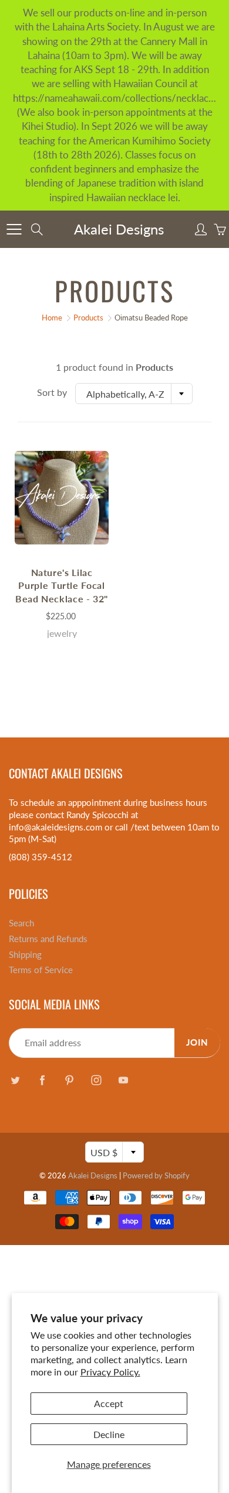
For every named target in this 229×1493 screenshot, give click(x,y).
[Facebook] (42, 1080)
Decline (108, 1434)
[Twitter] (15, 1080)
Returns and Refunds (48, 939)
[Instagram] (96, 1080)
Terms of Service (41, 970)
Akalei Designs (119, 228)
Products (88, 317)
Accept (108, 1403)
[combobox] (134, 393)
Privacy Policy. (110, 1371)
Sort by (52, 392)
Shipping (25, 955)
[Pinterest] (69, 1080)
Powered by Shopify (156, 1175)
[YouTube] (123, 1080)
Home (52, 317)
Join (197, 1042)
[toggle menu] (14, 229)
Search (21, 923)
